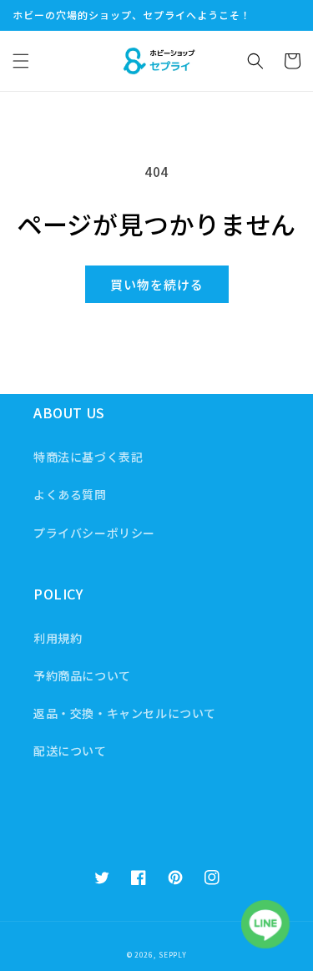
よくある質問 (70, 494)
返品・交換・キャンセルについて (124, 713)
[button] (21, 61)
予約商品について (82, 675)
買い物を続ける (157, 284)
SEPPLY (172, 954)
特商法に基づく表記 (88, 456)
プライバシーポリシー (94, 532)
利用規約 (57, 638)
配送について (70, 750)
